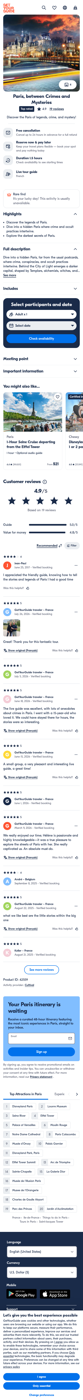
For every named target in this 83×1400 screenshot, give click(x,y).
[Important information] (75, 371)
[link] (32, 431)
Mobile (11, 1285)
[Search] (44, 7)
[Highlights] (75, 214)
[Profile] (75, 8)
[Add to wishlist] (57, 396)
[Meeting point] (75, 358)
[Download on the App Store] (55, 1294)
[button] (50, 109)
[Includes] (75, 288)
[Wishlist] (54, 8)
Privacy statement (41, 1077)
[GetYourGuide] (9, 8)
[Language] (65, 7)
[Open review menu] (76, 565)
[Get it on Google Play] (21, 1294)
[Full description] (75, 249)
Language (14, 1242)
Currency (13, 1263)
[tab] (25, 1094)
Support (12, 1309)
